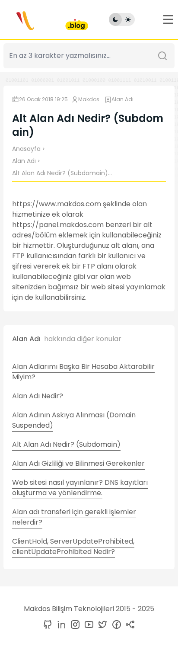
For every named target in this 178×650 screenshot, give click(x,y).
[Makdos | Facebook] (115, 625)
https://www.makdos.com (56, 204)
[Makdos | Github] (47, 625)
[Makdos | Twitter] (101, 625)
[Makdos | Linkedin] (60, 625)
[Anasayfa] (45, 19)
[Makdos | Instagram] (73, 625)
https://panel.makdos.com (58, 225)
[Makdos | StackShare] (129, 625)
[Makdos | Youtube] (87, 625)
